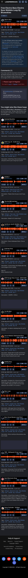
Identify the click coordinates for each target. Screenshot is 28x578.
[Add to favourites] (8, 27)
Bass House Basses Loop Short (13, 417)
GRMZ (7, 393)
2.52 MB (10, 34)
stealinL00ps (9, 178)
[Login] (20, 2)
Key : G (14, 350)
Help (4, 541)
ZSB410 (8, 143)
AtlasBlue (8, 480)
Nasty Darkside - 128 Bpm (12, 507)
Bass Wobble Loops (22, 214)
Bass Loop (7, 391)
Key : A (14, 156)
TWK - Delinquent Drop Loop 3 (13, 452)
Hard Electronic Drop (10, 478)
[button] (26, 2)
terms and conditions (16, 58)
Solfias (7, 337)
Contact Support (18, 541)
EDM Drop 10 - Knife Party (12, 142)
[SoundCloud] (24, 559)
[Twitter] (19, 559)
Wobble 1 (7, 177)
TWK (7, 454)
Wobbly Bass (8, 362)
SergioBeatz (9, 203)
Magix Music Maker (19, 238)
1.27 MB (10, 133)
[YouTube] (9, 559)
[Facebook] (4, 559)
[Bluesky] (14, 559)
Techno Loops (13, 520)
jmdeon (8, 226)
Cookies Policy (9, 548)
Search (25, 15)
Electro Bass (8, 19)
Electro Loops (13, 32)
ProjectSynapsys (10, 120)
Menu (4, 15)
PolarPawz (8, 363)
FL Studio (16, 215)
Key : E (11, 215)
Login (4, 126)
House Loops (13, 290)
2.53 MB (10, 156)
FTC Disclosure (18, 548)
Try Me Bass (8, 311)
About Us (10, 541)
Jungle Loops (13, 404)
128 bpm (7, 32)
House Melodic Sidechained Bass (14, 335)
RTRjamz (8, 509)
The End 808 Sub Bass (10, 201)
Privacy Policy (19, 546)
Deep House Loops (15, 189)
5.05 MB (6, 238)
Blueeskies (8, 21)
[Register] (23, 2)
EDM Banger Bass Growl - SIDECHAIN (15, 278)
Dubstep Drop (8, 248)
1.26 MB (14, 191)
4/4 (6, 34)
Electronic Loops (14, 491)
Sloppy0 (8, 250)
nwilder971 (8, 279)
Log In (10, 84)
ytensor (8, 419)
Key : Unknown (17, 133)
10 (25, 225)
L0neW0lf (8, 313)
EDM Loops (13, 237)
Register (15, 84)
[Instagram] (14, 563)
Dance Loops (13, 465)
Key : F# (11, 238)
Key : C (14, 34)
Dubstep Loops (14, 261)
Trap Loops (13, 214)
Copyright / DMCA (14, 543)
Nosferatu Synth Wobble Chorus (14, 224)
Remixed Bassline (9, 119)
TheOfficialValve (9, 91)
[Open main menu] (2, 2)
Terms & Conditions (9, 546)
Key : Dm (15, 263)
